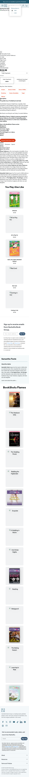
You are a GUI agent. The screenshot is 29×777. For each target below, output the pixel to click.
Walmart (3, 96)
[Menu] (2, 5)
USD (15, 10)
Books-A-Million (22, 89)
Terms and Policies (6, 763)
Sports (13, 144)
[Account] (23, 5)
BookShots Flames (5, 147)
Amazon (3, 89)
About (3, 755)
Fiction (2, 144)
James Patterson (11, 55)
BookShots (3, 65)
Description (3, 98)
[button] (14, 52)
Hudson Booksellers (13, 93)
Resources (4, 759)
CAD (15, 13)
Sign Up (22, 334)
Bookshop (3, 93)
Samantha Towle (6, 54)
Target (23, 93)
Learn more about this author (8, 380)
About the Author (4, 149)
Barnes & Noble (11, 89)
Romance (7, 144)
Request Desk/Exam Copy (7, 140)
